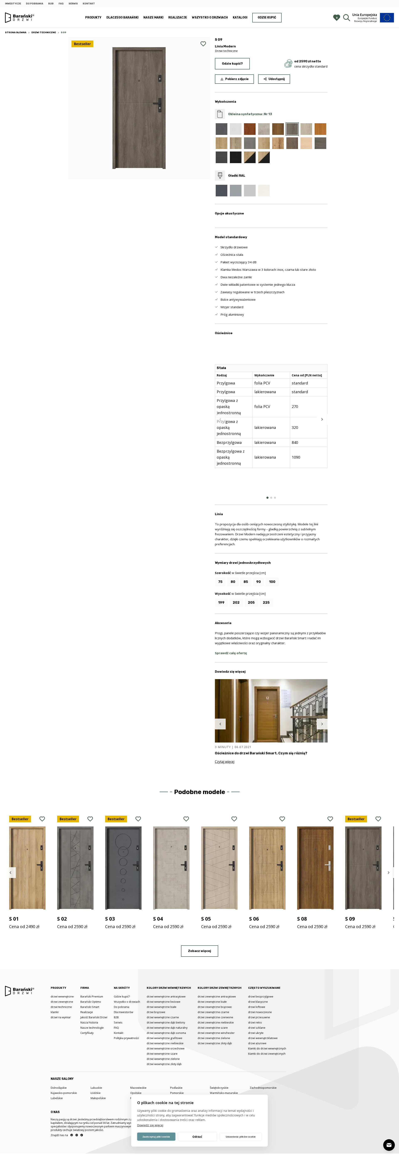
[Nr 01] (221, 129)
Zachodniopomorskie (263, 1088)
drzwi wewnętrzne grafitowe (164, 1038)
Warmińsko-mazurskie (224, 1093)
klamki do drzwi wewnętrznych (267, 1048)
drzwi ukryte (256, 1033)
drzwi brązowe (156, 1012)
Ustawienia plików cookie (241, 1136)
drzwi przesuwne (259, 1017)
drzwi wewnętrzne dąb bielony (166, 1022)
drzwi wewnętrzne (62, 996)
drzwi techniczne (61, 1007)
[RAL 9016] (264, 190)
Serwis (73, 3)
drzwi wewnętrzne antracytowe (166, 996)
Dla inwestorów (123, 1012)
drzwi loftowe (256, 1007)
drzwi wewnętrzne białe (161, 1007)
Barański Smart (89, 1007)
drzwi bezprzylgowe (260, 996)
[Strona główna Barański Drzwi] (19, 17)
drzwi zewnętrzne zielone (214, 1038)
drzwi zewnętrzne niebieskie (216, 1022)
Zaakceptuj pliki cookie (156, 1136)
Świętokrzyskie (219, 1088)
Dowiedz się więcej (150, 1125)
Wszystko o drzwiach (210, 17)
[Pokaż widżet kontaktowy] (389, 1145)
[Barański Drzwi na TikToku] (81, 1135)
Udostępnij (276, 79)
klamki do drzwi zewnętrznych (267, 1053)
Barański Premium (91, 996)
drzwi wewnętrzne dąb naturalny (167, 1027)
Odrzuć (197, 1137)
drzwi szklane (256, 1027)
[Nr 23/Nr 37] (249, 157)
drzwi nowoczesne (260, 1012)
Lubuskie (96, 1088)
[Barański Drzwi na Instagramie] (76, 1135)
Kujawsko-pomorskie (64, 1093)
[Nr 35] (320, 143)
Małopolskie (98, 1098)
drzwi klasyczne (258, 1002)
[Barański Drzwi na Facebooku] (71, 1135)
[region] (271, 419)
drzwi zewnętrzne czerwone (215, 1017)
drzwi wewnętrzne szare (162, 1053)
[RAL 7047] (249, 190)
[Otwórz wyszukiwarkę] (346, 18)
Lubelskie (57, 1098)
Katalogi (240, 17)
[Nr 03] (235, 129)
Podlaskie (176, 1088)
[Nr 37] (235, 157)
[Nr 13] (292, 129)
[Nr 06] (249, 129)
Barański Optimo (90, 1002)
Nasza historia (89, 1022)
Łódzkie (96, 1093)
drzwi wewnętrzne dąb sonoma (166, 1033)
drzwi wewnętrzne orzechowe (166, 1048)
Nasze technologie (92, 1027)
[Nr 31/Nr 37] (264, 157)
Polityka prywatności (126, 1038)
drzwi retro (255, 1022)
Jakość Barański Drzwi (93, 1017)
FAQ (61, 3)
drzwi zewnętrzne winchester (216, 1033)
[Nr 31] (264, 143)
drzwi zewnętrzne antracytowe (217, 996)
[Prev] (220, 419)
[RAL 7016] (221, 190)
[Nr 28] (249, 143)
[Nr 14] (306, 129)
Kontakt (89, 3)
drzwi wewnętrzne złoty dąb (164, 1064)
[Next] (322, 419)
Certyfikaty (87, 1033)
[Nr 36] (221, 157)
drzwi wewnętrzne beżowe (163, 1002)
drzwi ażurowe (257, 1043)
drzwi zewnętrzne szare (213, 1027)
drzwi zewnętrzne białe (212, 1002)
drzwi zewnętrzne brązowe (215, 1007)
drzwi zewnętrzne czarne (213, 1012)
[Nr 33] (292, 143)
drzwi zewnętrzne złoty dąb (215, 1043)
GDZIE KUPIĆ (267, 17)
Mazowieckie (138, 1088)
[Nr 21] (320, 129)
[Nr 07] (264, 129)
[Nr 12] (278, 129)
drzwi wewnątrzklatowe (263, 1038)
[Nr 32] (278, 143)
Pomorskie (177, 1093)
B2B (51, 3)
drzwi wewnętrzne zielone (163, 1059)
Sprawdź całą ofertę (231, 653)
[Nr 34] (306, 143)
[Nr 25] (235, 143)
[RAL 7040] (235, 190)
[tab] (267, 498)
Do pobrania (34, 3)
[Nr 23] (221, 143)
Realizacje (177, 17)
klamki (55, 1012)
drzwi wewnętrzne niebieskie (165, 1043)
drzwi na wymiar (61, 1017)
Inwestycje (13, 3)
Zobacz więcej (199, 951)
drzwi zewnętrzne (62, 1002)
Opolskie (136, 1093)
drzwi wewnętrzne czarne (163, 1017)
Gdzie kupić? (232, 63)
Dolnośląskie (59, 1088)
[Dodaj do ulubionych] (203, 44)
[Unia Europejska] (373, 17)
